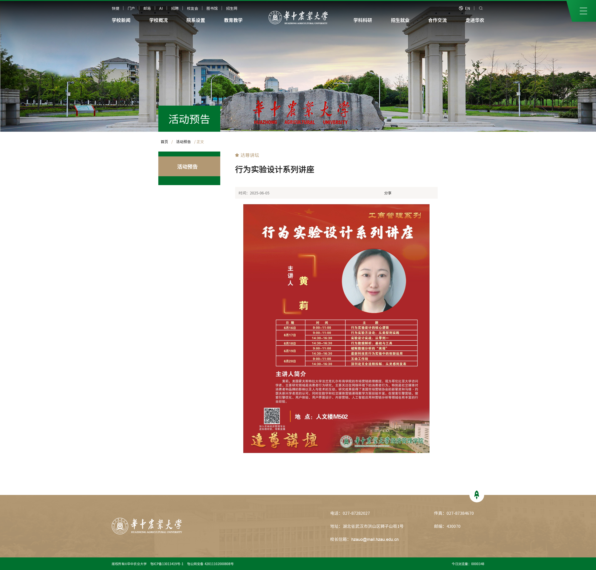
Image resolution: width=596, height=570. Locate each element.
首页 (164, 141)
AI (161, 8)
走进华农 (475, 20)
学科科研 (362, 20)
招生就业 (400, 20)
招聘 (175, 8)
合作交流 (437, 20)
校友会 (192, 8)
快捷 (115, 8)
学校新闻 (121, 20)
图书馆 (212, 8)
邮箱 (147, 8)
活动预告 (189, 118)
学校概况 (158, 20)
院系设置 (195, 20)
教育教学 (233, 20)
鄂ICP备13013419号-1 (167, 563)
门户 (131, 8)
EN (467, 8)
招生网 (231, 8)
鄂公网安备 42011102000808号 (211, 563)
